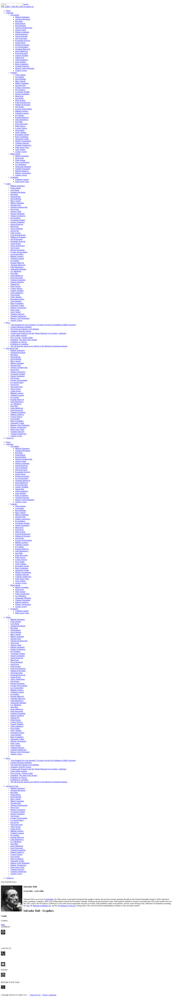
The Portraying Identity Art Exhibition (24, 329)
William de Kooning (22, 105)
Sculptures (14, 177)
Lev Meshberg (20, 164)
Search (25, 4)
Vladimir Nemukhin (22, 169)
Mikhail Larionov (21, 111)
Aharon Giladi (20, 30)
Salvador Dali (20, 85)
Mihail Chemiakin (22, 83)
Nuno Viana (15, 310)
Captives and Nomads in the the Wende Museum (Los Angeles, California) (38, 333)
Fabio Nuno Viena (22, 182)
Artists (8, 184)
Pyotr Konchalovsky (23, 103)
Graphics (13, 73)
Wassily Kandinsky (22, 94)
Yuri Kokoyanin (21, 38)
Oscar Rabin (20, 130)
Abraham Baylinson (22, 19)
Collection (9, 13)
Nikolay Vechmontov (23, 141)
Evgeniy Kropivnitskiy (23, 109)
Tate (27, 906)
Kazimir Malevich (22, 117)
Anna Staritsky (20, 62)
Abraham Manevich (22, 49)
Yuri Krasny (19, 107)
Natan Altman (20, 75)
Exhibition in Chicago (18, 342)
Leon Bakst (19, 77)
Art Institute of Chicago (66, 906)
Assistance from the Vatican (20, 331)
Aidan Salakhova (21, 60)
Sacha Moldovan (21, 51)
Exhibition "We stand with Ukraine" (24, 340)
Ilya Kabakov (20, 90)
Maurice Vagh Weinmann (24, 68)
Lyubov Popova (21, 128)
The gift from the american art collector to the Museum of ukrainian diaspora (38, 346)
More (3, 925)
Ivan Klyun (19, 98)
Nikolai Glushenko (22, 32)
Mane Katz (19, 96)
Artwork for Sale (12, 348)
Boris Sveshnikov (21, 64)
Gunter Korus (20, 43)
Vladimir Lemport (22, 113)
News (8, 323)
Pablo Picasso (20, 126)
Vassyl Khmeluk (21, 36)
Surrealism (50, 899)
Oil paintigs (14, 15)
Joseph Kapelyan (21, 34)
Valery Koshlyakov (22, 162)
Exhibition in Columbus (19, 344)
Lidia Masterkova (21, 120)
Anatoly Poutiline (21, 55)
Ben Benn (19, 21)
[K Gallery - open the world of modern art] (17, 7)
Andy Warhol (20, 150)
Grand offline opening (18, 335)
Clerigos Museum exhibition (21, 327)
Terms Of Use (35, 995)
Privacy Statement (49, 995)
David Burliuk (20, 26)
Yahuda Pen (19, 58)
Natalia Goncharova (22, 88)
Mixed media (15, 154)
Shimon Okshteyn (22, 171)
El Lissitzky (19, 115)
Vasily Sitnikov (21, 132)
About (8, 11)
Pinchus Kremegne (22, 45)
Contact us (10, 438)
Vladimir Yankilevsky (23, 145)
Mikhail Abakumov (22, 17)
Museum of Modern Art (42, 906)
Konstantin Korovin (22, 41)
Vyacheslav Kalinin (22, 92)
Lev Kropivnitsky (21, 47)
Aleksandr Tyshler (22, 139)
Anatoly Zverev (21, 70)
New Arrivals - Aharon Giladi (21, 338)
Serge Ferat (19, 158)
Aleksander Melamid (23, 167)
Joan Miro (19, 122)
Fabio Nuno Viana (22, 147)
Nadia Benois (20, 23)
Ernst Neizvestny (21, 53)
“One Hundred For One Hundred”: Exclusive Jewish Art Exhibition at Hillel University (43, 325)
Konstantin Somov (22, 135)
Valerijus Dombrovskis (23, 28)
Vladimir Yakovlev (22, 66)
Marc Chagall (20, 81)
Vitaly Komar (20, 100)
